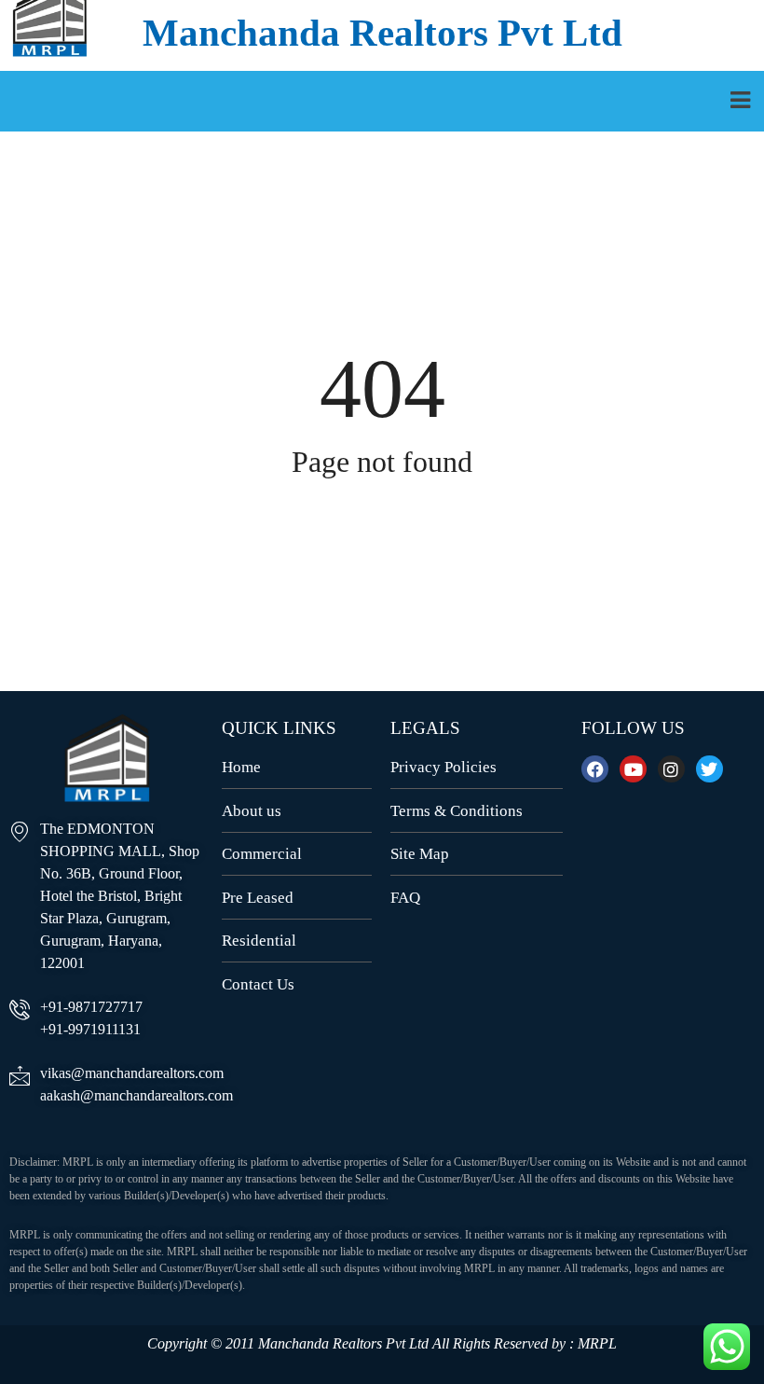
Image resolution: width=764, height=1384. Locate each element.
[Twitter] (709, 768)
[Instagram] (671, 768)
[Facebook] (594, 768)
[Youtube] (633, 768)
